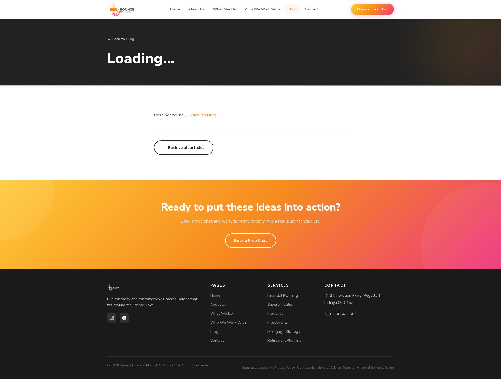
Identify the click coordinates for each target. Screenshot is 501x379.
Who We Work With (262, 9)
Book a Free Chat (372, 9)
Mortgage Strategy (283, 331)
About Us (196, 9)
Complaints (306, 367)
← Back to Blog (120, 39)
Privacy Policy (284, 367)
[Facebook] (124, 318)
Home (175, 9)
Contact (312, 9)
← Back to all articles (184, 147)
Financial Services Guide (375, 367)
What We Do (224, 9)
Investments (277, 322)
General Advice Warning (336, 367)
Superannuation (280, 304)
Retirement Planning (284, 340)
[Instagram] (111, 318)
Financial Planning (282, 295)
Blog (292, 9)
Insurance (275, 313)
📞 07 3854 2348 (340, 314)
